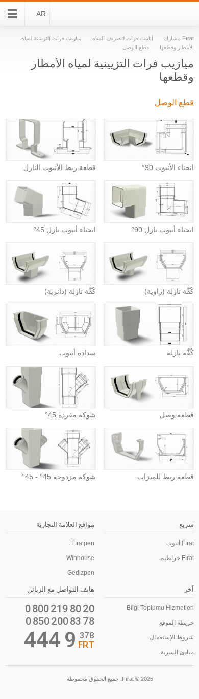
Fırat (166, 13)
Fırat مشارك (179, 38)
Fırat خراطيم (177, 558)
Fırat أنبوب (180, 543)
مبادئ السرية (177, 652)
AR (41, 14)
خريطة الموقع (176, 622)
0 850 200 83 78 (60, 621)
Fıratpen (82, 543)
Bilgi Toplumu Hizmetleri (160, 607)
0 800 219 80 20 (59, 609)
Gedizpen (80, 572)
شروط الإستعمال (172, 637)
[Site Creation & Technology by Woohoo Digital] (19, 680)
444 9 (50, 640)
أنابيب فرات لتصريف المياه (122, 38)
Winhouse (80, 558)
